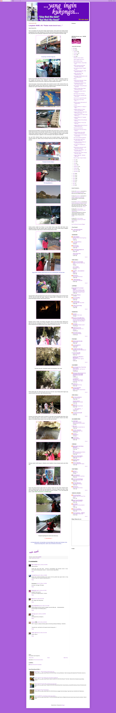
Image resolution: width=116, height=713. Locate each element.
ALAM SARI (75, 421)
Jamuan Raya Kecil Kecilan (78, 276)
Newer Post (31, 657)
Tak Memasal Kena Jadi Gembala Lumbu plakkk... (80, 135)
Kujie (33, 598)
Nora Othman (78, 201)
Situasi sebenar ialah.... (77, 230)
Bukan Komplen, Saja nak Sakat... (80, 157)
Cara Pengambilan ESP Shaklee (78, 463)
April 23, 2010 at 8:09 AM (42, 622)
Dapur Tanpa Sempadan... (78, 500)
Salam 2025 (75, 242)
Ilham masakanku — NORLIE (79, 512)
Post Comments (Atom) (38, 659)
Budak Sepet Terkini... (77, 438)
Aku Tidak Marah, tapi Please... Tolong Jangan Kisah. (80, 140)
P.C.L (74, 451)
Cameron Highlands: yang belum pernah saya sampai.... (45, 695)
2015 (74, 180)
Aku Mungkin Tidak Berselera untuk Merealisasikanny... (80, 77)
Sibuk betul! (75, 272)
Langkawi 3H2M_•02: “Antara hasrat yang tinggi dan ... (79, 110)
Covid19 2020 (75, 254)
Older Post (66, 657)
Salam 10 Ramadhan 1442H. (78, 479)
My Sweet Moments (77, 482)
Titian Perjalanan (76, 475)
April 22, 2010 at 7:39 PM (42, 583)
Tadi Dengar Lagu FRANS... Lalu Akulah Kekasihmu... (80, 150)
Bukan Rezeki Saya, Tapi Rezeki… (79, 476)
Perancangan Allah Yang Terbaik (78, 302)
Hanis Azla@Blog (76, 297)
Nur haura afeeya (79, 208)
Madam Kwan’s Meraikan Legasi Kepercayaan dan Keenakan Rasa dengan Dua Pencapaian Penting (79, 290)
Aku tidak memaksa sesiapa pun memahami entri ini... (80, 142)
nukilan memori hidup (77, 305)
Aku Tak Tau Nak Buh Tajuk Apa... (80, 137)
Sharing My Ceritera (77, 332)
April (75, 56)
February (76, 53)
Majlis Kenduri (75, 342)
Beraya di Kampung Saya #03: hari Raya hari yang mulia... (46, 683)
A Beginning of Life (77, 327)
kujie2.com (75, 383)
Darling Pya (34, 590)
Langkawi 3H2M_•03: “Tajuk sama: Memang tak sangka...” (80, 112)
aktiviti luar (34, 558)
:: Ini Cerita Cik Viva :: (77, 241)
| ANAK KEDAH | (76, 236)
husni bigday (75, 306)
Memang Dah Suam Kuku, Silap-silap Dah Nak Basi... (80, 71)
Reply (33, 571)
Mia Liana (75, 426)
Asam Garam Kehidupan (78, 478)
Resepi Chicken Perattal (77, 333)
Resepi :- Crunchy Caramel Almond (79, 389)
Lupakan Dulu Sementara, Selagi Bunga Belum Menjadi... (80, 81)
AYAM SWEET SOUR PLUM (78, 513)
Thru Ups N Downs (77, 294)
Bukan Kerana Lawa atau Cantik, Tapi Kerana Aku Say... (80, 148)
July (75, 163)
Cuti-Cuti (37, 558)
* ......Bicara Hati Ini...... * (78, 408)
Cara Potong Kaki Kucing (77, 384)
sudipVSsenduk (76, 301)
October (75, 168)
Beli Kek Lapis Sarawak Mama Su (79, 427)
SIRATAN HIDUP (76, 459)
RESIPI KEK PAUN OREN (77, 501)
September (76, 166)
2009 (74, 48)
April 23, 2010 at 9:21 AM (42, 632)
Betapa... (75, 78)
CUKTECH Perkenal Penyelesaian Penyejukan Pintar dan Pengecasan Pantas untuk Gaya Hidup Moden (79, 319)
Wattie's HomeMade (77, 508)
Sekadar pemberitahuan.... (79, 127)
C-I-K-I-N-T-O (34, 575)
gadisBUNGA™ (76, 378)
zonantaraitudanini (77, 345)
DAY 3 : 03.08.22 (76, 250)
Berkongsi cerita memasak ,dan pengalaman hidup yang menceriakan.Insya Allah (79, 374)
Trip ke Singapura (76, 246)
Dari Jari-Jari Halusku (77, 397)
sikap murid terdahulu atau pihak (78, 192)
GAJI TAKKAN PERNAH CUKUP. (79, 324)
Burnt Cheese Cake (76, 267)
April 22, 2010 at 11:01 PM (44, 605)
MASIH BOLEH (75, 434)
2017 (74, 183)
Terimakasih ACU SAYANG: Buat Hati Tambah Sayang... (80, 84)
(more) (84, 206)
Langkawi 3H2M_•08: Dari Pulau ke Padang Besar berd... (80, 126)
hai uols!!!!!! (75, 413)
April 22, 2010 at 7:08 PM (42, 575)
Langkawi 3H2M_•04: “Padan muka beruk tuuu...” (46, 25)
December (76, 171)
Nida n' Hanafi (34, 564)
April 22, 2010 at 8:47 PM (39, 598)
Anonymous (78, 191)
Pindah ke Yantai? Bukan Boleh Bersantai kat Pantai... (80, 89)
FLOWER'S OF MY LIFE (77, 348)
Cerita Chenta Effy (76, 352)
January (75, 51)
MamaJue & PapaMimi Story (78, 317)
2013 (74, 176)
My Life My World (35, 605)
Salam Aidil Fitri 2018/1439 (77, 280)
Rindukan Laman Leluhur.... (79, 57)
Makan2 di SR (75, 472)
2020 (74, 185)
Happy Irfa (75, 404)
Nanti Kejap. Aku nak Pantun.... (80, 93)
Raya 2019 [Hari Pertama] (77, 483)
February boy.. (75, 298)
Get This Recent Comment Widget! (78, 224)
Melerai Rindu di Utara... (78, 61)
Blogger (63, 705)
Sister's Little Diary (77, 462)
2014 (74, 178)
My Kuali (74, 471)
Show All (86, 336)
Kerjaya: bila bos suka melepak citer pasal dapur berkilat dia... (46, 677)
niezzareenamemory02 (77, 412)
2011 (74, 173)
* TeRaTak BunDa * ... (77, 279)
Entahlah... (75, 433)
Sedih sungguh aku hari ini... (79, 59)
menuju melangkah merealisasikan (77, 388)
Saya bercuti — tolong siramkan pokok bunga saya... (45, 671)
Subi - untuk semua (76, 398)
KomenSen (75, 323)
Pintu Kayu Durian (76, 448)
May (75, 159)
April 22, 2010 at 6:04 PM (42, 564)
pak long (33, 613)
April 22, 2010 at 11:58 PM (41, 613)
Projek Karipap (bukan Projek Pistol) (42, 689)
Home (48, 657)
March (75, 54)
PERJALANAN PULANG (77, 341)
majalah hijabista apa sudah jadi (78, 197)
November (76, 169)
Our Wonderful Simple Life (78, 249)
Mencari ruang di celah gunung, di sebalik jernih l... (80, 103)
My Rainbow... (76, 275)
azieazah (33, 622)
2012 (74, 175)
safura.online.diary (77, 253)
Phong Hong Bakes (77, 495)
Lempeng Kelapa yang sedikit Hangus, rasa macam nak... (79, 133)
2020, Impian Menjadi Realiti (78, 405)
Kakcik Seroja (75, 437)
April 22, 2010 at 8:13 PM (41, 590)
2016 (74, 181)
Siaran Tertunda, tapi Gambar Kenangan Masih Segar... (79, 66)
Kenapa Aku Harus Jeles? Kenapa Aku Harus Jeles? (80, 153)
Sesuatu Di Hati (75, 409)
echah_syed (34, 632)
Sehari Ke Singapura (76, 353)
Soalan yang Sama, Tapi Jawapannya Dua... (78, 74)
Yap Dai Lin (78, 195)
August (75, 164)
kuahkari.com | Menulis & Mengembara (78, 357)
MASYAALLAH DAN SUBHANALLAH (79, 349)
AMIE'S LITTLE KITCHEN (78, 261)
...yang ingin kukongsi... (78, 229)
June (75, 161)
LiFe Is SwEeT (76, 266)
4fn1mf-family (75, 245)
